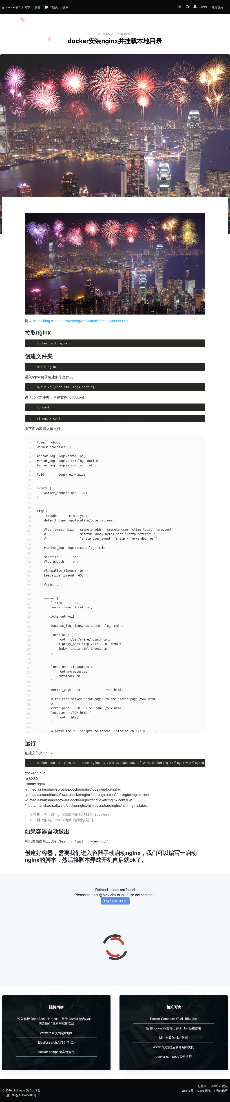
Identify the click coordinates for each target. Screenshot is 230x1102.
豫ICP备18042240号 (21, 1095)
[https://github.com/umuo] (187, 7)
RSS (204, 7)
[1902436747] (195, 7)
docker (123, 33)
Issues (114, 889)
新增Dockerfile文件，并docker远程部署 (173, 1028)
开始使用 (217, 7)
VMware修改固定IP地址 (56, 1033)
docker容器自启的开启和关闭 (173, 1047)
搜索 (65, 7)
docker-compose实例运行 (56, 1051)
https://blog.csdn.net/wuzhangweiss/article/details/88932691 (80, 320)
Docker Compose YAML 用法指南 (173, 1018)
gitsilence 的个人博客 (16, 7)
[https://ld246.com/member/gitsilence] (179, 7)
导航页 (53, 7)
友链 (37, 7)
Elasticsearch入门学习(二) (56, 1042)
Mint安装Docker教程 (173, 1037)
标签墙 (203, 1086)
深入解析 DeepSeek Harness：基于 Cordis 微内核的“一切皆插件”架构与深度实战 (56, 1021)
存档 (214, 1086)
